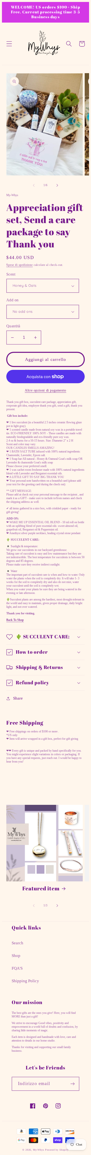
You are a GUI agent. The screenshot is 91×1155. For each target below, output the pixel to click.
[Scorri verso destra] (57, 185)
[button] (9, 43)
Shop (16, 955)
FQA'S (17, 968)
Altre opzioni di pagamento (45, 390)
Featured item (40, 888)
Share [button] (18, 698)
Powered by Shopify (57, 1149)
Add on (12, 300)
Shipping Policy (25, 981)
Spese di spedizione (19, 265)
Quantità (13, 326)
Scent (10, 274)
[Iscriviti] (72, 1084)
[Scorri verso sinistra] (33, 185)
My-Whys (38, 1149)
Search (17, 943)
